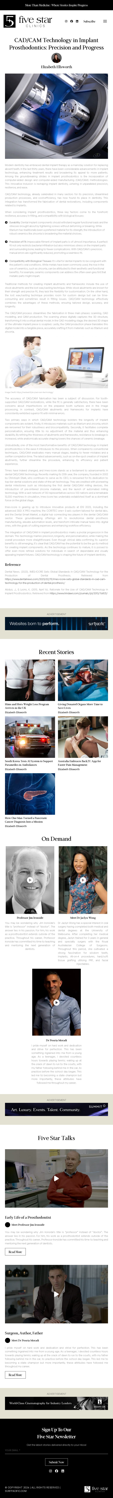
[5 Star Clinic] (96, 1489)
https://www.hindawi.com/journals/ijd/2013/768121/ (79, 593)
